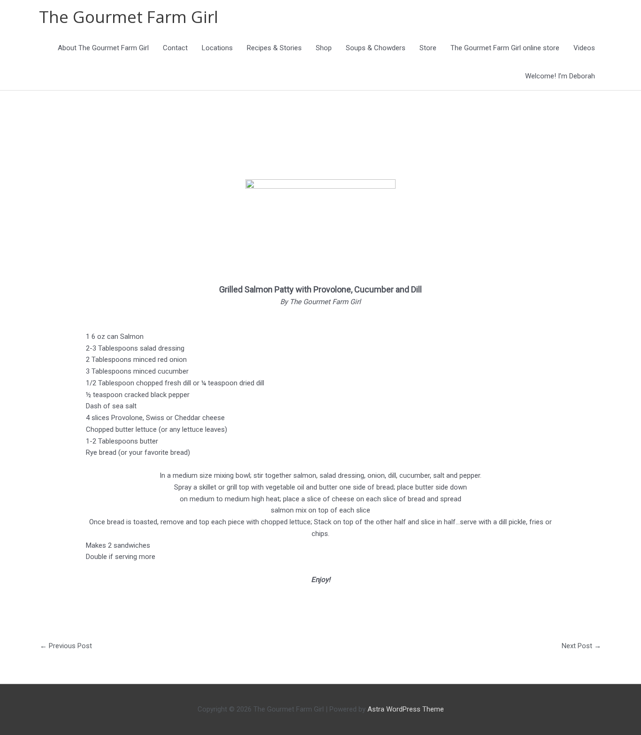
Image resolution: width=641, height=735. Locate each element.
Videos (584, 48)
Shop (324, 48)
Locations (217, 48)
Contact (175, 48)
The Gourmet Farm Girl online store (504, 48)
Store (428, 48)
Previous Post (66, 646)
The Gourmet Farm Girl (128, 17)
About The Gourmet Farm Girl (103, 48)
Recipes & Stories (274, 48)
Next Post (581, 646)
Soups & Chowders (375, 48)
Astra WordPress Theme (405, 709)
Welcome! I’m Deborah (560, 76)
